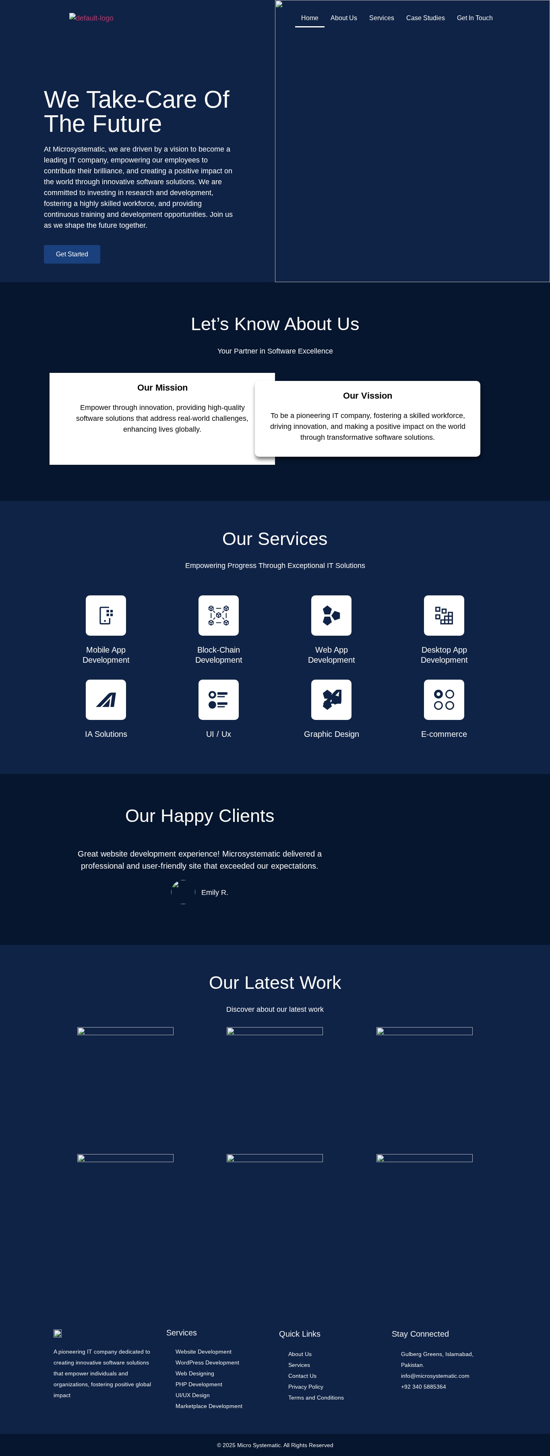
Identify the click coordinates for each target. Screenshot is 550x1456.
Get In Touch (475, 18)
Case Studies (425, 18)
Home (309, 18)
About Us (344, 18)
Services (381, 18)
